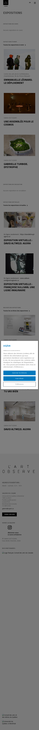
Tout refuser (19, 378)
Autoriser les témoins (19, 373)
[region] (19, 365)
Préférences (19, 384)
